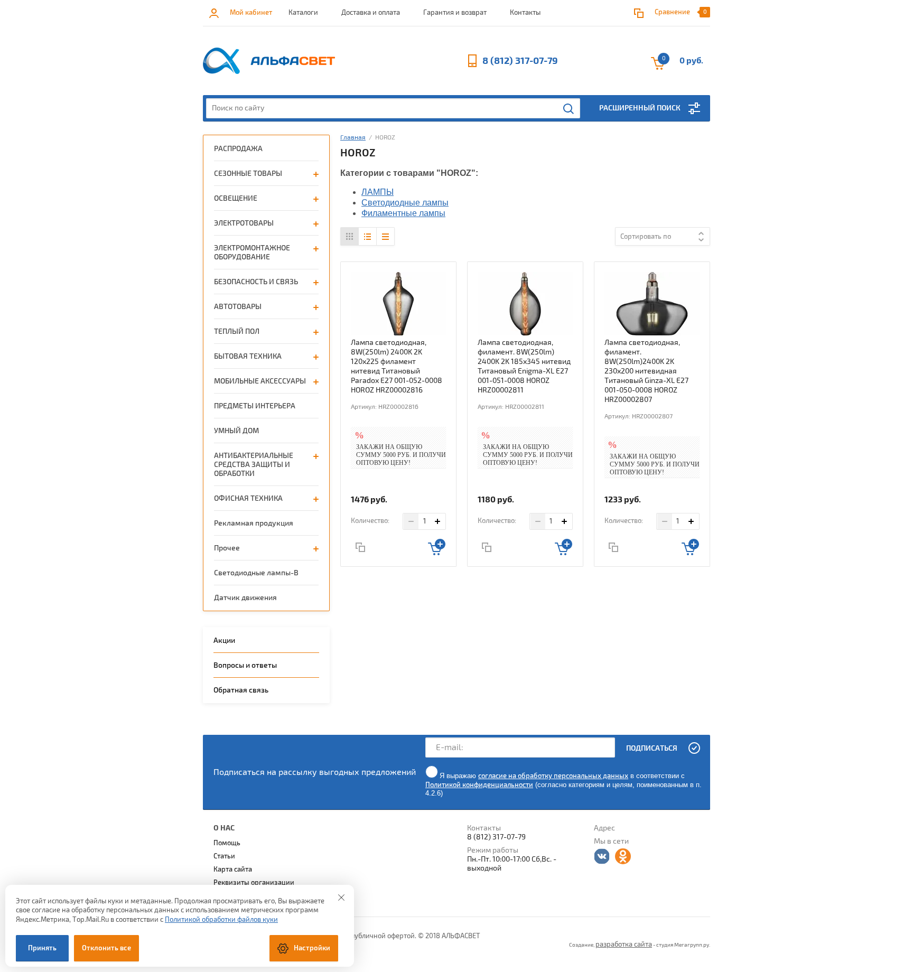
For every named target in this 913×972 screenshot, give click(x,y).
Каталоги (303, 12)
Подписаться (651, 748)
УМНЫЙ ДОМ (236, 430)
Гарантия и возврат (455, 12)
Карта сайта (232, 869)
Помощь (226, 843)
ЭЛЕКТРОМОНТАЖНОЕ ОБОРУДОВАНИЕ (252, 252)
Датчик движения (245, 597)
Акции (224, 640)
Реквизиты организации (253, 882)
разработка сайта (623, 944)
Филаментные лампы (403, 213)
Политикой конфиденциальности (479, 785)
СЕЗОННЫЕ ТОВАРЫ (248, 173)
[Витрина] (350, 236)
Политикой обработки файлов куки (221, 919)
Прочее (227, 548)
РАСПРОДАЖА (238, 148)
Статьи (224, 856)
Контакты (525, 12)
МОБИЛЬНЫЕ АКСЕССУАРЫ (260, 381)
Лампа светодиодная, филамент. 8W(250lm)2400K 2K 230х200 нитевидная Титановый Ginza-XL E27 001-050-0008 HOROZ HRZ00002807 (646, 371)
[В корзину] (436, 547)
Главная (353, 138)
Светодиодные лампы (405, 202)
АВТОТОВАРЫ (238, 306)
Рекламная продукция (253, 523)
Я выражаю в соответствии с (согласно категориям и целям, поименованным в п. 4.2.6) (563, 784)
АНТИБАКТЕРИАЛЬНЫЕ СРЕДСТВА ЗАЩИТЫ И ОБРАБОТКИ (253, 464)
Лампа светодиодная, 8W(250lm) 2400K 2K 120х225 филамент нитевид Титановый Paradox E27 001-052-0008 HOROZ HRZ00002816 (396, 366)
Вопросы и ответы (245, 665)
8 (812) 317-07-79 (520, 61)
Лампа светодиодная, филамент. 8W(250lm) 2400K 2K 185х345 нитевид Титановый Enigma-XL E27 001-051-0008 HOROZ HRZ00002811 (524, 366)
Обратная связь (240, 690)
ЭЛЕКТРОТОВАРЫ (244, 223)
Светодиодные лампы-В (256, 572)
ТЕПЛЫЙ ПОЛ (236, 331)
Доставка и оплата (370, 12)
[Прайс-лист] (385, 236)
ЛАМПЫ (377, 192)
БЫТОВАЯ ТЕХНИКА (248, 356)
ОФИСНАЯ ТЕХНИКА (248, 498)
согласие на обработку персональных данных (553, 776)
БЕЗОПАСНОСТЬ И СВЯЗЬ (256, 281)
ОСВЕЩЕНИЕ (235, 198)
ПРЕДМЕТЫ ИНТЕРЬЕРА (254, 405)
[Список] (367, 236)
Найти (569, 109)
